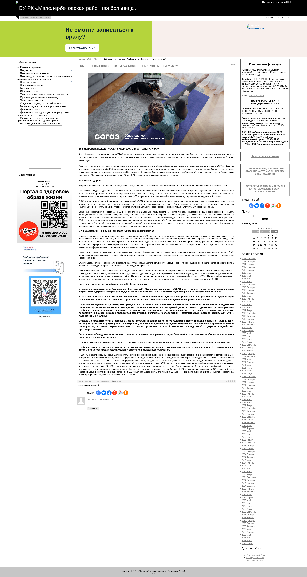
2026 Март (247, 529)
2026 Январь (248, 523)
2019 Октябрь (248, 316)
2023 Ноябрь (248, 448)
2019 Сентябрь (249, 313)
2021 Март (247, 359)
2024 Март (247, 460)
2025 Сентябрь (249, 512)
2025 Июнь (247, 503)
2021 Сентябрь (249, 376)
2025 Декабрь (248, 520)
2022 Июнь (247, 399)
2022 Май (246, 396)
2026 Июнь (247, 538)
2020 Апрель (248, 330)
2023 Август (247, 440)
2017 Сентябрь (249, 258)
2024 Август (247, 474)
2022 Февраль (248, 388)
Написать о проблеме (82, 48)
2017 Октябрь (248, 261)
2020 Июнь (247, 336)
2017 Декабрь (248, 267)
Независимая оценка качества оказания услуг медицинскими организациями (265, 171)
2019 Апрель (248, 299)
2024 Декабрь (248, 486)
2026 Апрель (248, 532)
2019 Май (246, 301)
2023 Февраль (248, 422)
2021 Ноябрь (248, 382)
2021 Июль (247, 371)
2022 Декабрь (248, 417)
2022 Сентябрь (249, 408)
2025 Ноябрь (248, 517)
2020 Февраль (248, 325)
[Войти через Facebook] (109, 392)
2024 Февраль (248, 457)
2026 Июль (247, 540)
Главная (24, 17)
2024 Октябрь (248, 480)
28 (265, 249)
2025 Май (246, 500)
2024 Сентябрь (249, 477)
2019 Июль (247, 307)
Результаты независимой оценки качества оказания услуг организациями (265, 188)
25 (254, 249)
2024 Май (246, 466)
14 (265, 242)
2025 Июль (247, 506)
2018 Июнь (247, 278)
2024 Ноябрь (248, 483)
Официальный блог (255, 555)
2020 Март (247, 327)
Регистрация (36, 17)
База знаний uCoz (255, 560)
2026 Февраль (248, 526)
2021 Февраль (248, 356)
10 (276, 238)
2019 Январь (248, 290)
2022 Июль (247, 402)
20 (261, 245)
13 (261, 242)
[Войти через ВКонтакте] (103, 392)
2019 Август (247, 310)
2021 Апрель (248, 362)
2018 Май (246, 276)
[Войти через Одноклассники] (125, 392)
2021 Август (247, 373)
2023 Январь (248, 420)
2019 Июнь (247, 304)
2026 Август (247, 543)
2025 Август (247, 509)
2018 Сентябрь (249, 284)
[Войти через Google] (120, 392)
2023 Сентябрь (249, 443)
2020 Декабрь (248, 353)
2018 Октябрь (248, 287)
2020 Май (246, 333)
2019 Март (247, 296)
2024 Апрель (248, 463)
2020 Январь (248, 322)
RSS (289, 2)
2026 (89, 59)
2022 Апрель (248, 394)
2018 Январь (248, 270)
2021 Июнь (247, 368)
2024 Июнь (247, 468)
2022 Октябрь (248, 411)
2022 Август (247, 405)
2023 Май (246, 431)
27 (261, 249)
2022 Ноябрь (248, 414)
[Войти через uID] (98, 392)
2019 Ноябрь (248, 319)
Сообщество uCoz (255, 557)
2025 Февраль (248, 491)
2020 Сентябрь (249, 345)
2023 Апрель (248, 428)
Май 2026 (265, 228)
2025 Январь (248, 489)
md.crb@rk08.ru (256, 95)
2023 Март (247, 425)
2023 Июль (247, 437)
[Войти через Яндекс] (114, 392)
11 (254, 242)
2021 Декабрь (248, 385)
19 (257, 245)
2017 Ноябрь (248, 264)
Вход (47, 17)
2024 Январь (248, 454)
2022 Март (247, 391)
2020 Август (247, 342)
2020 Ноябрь (248, 350)
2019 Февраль (248, 293)
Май (96, 59)
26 (257, 249)
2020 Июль (247, 339)
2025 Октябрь (248, 515)
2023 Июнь (247, 434)
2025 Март (247, 494)
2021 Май (246, 365)
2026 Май (246, 535)
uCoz (153, 573)
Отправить (93, 408)
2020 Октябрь (248, 348)
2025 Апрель (248, 497)
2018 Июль (247, 281)
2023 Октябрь (248, 445)
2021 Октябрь (248, 379)
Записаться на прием (265, 156)
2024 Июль (247, 471)
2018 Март (247, 273)
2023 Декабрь (248, 451)
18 (254, 245)
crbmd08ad (104, 381)
